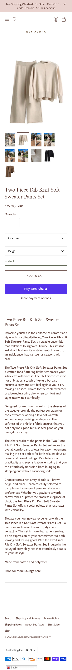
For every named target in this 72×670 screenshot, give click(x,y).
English (14, 667)
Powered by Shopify (40, 636)
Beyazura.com (20, 636)
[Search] (14, 19)
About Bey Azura (34, 624)
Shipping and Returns (28, 618)
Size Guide (54, 624)
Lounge (29, 571)
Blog (7, 630)
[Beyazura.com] (36, 31)
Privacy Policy (51, 618)
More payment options (36, 298)
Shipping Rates (13, 624)
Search (8, 618)
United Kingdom (19, 650)
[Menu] (7, 19)
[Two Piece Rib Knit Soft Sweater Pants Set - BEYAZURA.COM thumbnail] (10, 139)
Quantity (10, 214)
